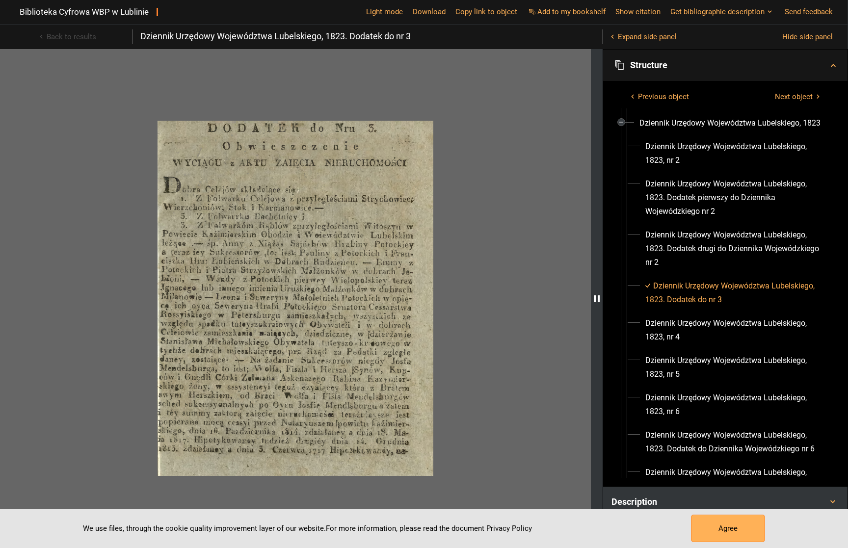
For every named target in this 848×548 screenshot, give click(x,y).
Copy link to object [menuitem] (486, 11)
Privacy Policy (509, 528)
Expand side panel (647, 36)
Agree (728, 528)
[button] (725, 65)
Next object (794, 96)
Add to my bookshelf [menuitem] (571, 11)
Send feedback (809, 11)
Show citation (638, 11)
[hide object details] (597, 298)
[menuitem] (730, 123)
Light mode (384, 11)
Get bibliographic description (717, 11)
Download (429, 11)
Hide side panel (807, 36)
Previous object (663, 96)
